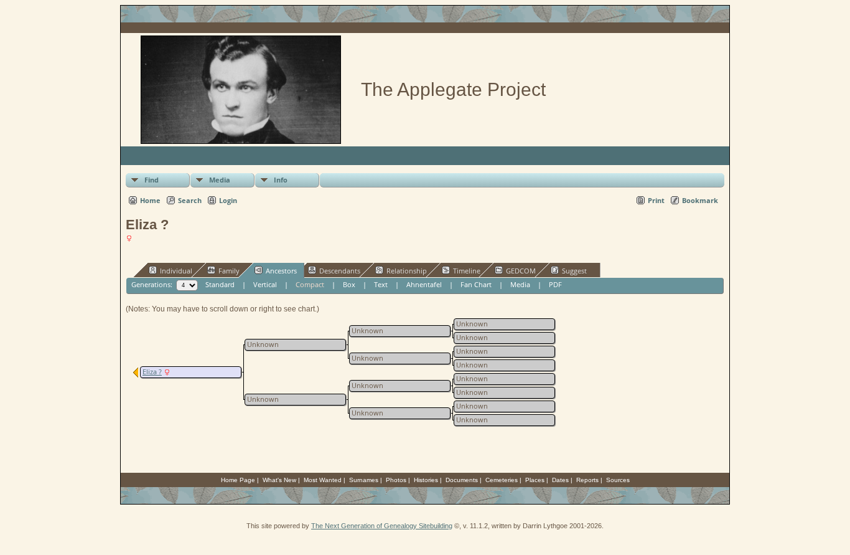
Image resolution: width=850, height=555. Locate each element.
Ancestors (281, 270)
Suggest (574, 270)
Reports (587, 480)
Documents (462, 480)
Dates (560, 480)
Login (228, 200)
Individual (176, 270)
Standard (220, 284)
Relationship (406, 270)
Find (151, 179)
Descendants (339, 270)
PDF (555, 284)
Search (190, 200)
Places (534, 480)
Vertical (265, 284)
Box (349, 284)
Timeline (466, 270)
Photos (396, 480)
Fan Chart (476, 284)
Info (280, 179)
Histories (426, 480)
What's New (279, 480)
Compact (310, 284)
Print (656, 200)
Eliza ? (152, 372)
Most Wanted (323, 480)
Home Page (238, 480)
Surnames (363, 480)
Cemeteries (501, 480)
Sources (618, 480)
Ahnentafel (424, 284)
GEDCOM (521, 270)
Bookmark (700, 200)
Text (381, 284)
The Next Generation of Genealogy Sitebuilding (381, 525)
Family (229, 270)
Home (150, 200)
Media (219, 179)
